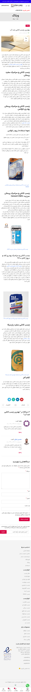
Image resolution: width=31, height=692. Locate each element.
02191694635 (19, 10)
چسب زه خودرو (26, 585)
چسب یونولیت (26, 582)
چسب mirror (26, 594)
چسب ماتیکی (26, 636)
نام (28, 491)
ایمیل (28, 498)
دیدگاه (28, 471)
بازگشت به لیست (15, 405)
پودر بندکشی (26, 338)
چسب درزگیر (26, 608)
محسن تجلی (18, 439)
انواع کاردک (27, 576)
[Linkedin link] (17, 399)
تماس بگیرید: (26, 10)
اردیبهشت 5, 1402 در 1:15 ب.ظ (14, 424)
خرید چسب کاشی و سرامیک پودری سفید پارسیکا (17, 375)
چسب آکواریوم (26, 588)
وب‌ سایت (27, 506)
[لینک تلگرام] (9, 399)
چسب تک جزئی (26, 123)
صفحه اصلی (26, 551)
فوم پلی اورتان (26, 579)
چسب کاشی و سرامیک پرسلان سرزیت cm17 (17, 249)
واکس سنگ (27, 639)
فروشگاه (27, 559)
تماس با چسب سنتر (24, 553)
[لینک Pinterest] (21, 399)
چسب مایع (27, 633)
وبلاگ (14, 19)
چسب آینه (27, 591)
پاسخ (20, 432)
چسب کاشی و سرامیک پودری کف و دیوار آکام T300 (15, 318)
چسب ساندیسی (26, 617)
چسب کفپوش (26, 620)
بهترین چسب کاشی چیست (16, 64)
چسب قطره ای (26, 605)
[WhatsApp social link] (13, 399)
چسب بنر (27, 623)
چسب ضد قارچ (26, 611)
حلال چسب (27, 573)
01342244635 (26, 660)
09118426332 (27, 663)
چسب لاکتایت (26, 602)
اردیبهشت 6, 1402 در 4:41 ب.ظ (14, 442)
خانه (17, 19)
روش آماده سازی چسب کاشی (14, 266)
